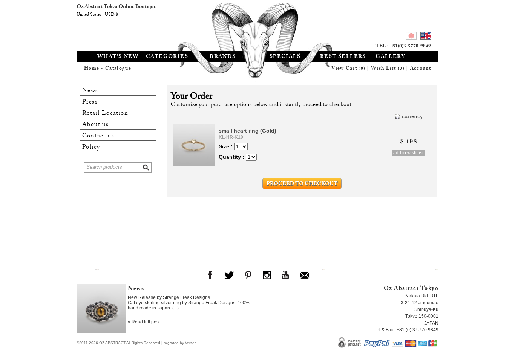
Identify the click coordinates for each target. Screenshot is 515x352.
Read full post (146, 322)
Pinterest (248, 274)
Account (420, 69)
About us (95, 125)
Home (91, 69)
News (90, 91)
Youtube (285, 274)
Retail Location (105, 113)
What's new (118, 57)
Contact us (98, 136)
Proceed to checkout (302, 184)
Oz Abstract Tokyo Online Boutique (257, 24)
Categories (167, 57)
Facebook (210, 274)
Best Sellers (343, 57)
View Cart (348, 69)
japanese (411, 37)
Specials (285, 57)
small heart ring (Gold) (247, 131)
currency (412, 117)
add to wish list (408, 152)
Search (146, 166)
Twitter (229, 274)
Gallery (390, 57)
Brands (223, 57)
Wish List (388, 69)
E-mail (304, 274)
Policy (91, 147)
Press (90, 102)
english (425, 37)
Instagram (267, 274)
